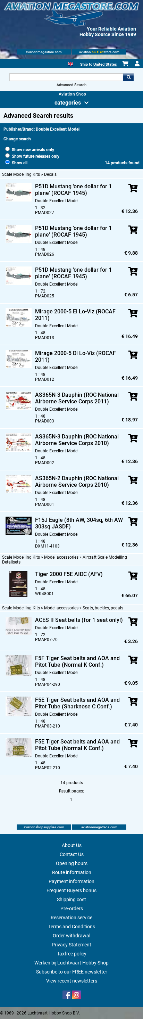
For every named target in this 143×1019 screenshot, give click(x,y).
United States (105, 64)
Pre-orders (71, 908)
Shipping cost (71, 899)
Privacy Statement (71, 944)
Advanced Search (71, 85)
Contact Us (72, 854)
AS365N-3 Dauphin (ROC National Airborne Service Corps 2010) (77, 439)
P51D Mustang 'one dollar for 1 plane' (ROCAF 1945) (73, 189)
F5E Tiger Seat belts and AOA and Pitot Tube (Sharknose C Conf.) (77, 703)
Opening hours (71, 863)
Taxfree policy (71, 953)
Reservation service (71, 917)
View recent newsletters (71, 981)
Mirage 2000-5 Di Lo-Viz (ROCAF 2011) (75, 356)
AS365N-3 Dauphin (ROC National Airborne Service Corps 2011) (77, 398)
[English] (70, 63)
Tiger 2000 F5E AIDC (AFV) (69, 574)
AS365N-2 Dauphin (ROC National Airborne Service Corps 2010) (77, 481)
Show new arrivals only (32, 149)
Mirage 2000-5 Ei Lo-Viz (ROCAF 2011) (75, 314)
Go (128, 77)
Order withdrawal (71, 935)
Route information (71, 872)
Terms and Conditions (71, 926)
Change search (17, 139)
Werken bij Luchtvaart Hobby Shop (71, 962)
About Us (72, 845)
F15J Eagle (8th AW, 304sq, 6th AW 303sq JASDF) (79, 523)
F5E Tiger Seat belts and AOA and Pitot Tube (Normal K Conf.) (77, 744)
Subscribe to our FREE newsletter (71, 972)
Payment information (71, 881)
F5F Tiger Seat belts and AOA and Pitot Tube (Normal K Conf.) (77, 661)
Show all (19, 163)
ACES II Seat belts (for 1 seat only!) (79, 620)
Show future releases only (35, 156)
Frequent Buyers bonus (71, 890)
